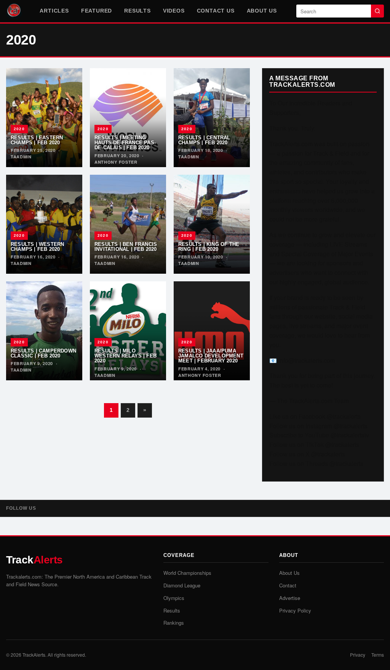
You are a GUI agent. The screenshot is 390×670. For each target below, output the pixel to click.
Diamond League (181, 585)
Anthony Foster (115, 162)
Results (137, 11)
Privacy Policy (295, 610)
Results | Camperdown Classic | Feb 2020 (43, 353)
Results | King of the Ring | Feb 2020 (208, 246)
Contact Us (216, 11)
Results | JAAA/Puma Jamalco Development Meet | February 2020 (210, 356)
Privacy (357, 654)
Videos (174, 11)
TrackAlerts (33, 654)
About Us (262, 11)
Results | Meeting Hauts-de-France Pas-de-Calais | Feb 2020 (125, 143)
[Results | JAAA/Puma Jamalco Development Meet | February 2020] (212, 330)
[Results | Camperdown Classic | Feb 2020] (44, 330)
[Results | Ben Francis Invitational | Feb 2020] (128, 224)
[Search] (377, 11)
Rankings (173, 622)
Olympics (173, 597)
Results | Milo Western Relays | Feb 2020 (125, 356)
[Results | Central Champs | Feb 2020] (212, 117)
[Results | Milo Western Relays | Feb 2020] (128, 330)
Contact (287, 585)
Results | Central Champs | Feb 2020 (204, 140)
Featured (96, 11)
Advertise (289, 597)
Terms (377, 654)
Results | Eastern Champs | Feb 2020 (37, 140)
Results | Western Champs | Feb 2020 (37, 246)
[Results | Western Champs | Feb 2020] (44, 224)
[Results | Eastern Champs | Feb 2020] (44, 117)
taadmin (21, 157)
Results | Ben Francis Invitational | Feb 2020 (125, 246)
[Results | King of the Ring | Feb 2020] (212, 224)
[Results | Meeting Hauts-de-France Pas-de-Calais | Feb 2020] (128, 117)
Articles (54, 11)
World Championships (187, 572)
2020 (19, 129)
